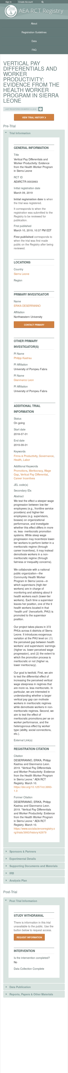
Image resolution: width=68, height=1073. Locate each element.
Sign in (8, 1)
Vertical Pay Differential (34, 474)
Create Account (25, 1)
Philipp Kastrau (23, 358)
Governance (46, 456)
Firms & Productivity (25, 456)
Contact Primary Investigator (34, 325)
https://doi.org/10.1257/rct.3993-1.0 (33, 789)
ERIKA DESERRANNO (27, 306)
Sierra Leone (21, 274)
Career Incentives (24, 478)
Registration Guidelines (34, 32)
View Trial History (33, 117)
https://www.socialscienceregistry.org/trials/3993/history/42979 (34, 830)
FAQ (34, 50)
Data (34, 41)
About (34, 23)
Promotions (20, 470)
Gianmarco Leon (24, 380)
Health (18, 460)
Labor (26, 460)
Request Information (29, 937)
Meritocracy (36, 470)
